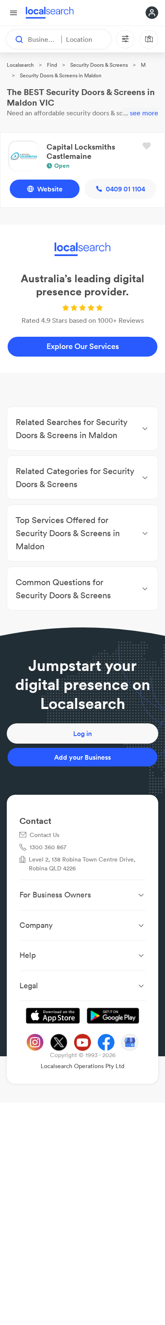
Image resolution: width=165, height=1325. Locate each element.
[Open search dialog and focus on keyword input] (15, 39)
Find (52, 65)
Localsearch (20, 65)
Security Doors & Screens (99, 65)
